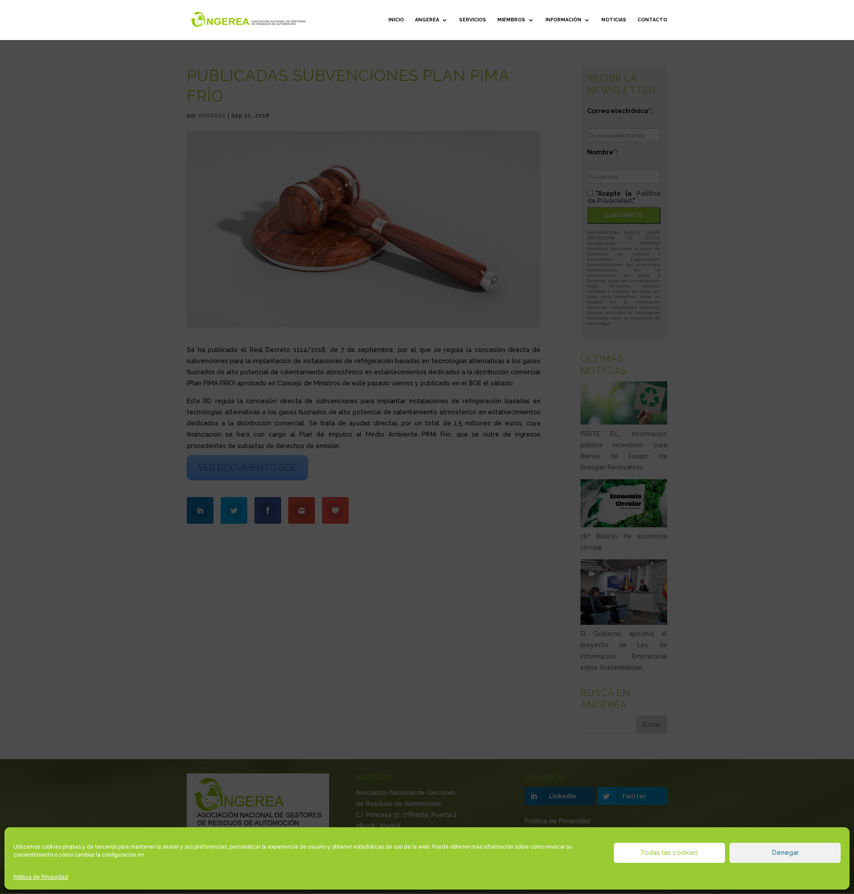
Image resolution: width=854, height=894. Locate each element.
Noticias (613, 20)
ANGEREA (427, 20)
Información (563, 20)
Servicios (472, 20)
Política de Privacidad (40, 877)
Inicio (396, 20)
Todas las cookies (669, 853)
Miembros (511, 20)
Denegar (785, 853)
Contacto (652, 20)
